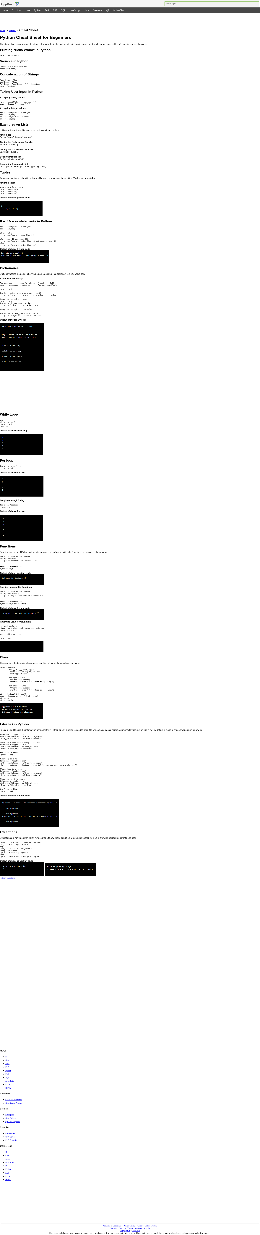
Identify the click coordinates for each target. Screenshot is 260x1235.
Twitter (130, 1228)
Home (5, 10)
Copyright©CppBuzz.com (130, 1231)
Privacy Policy (129, 1226)
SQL (63, 10)
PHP (55, 10)
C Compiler (10, 1133)
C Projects (9, 1115)
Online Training (151, 1226)
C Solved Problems (13, 1099)
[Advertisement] (130, 19)
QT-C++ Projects (12, 1122)
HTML (8, 1088)
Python (37, 10)
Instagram (138, 1228)
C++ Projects (10, 1118)
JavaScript (74, 10)
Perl (47, 10)
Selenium (97, 10)
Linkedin (113, 1228)
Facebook (122, 1228)
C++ (19, 10)
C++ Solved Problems (14, 1103)
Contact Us (117, 1226)
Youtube (147, 1228)
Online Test (118, 10)
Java (27, 10)
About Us (106, 1226)
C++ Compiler (11, 1137)
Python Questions (7, 878)
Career (139, 1226)
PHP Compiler (11, 1140)
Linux (86, 10)
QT (107, 10)
